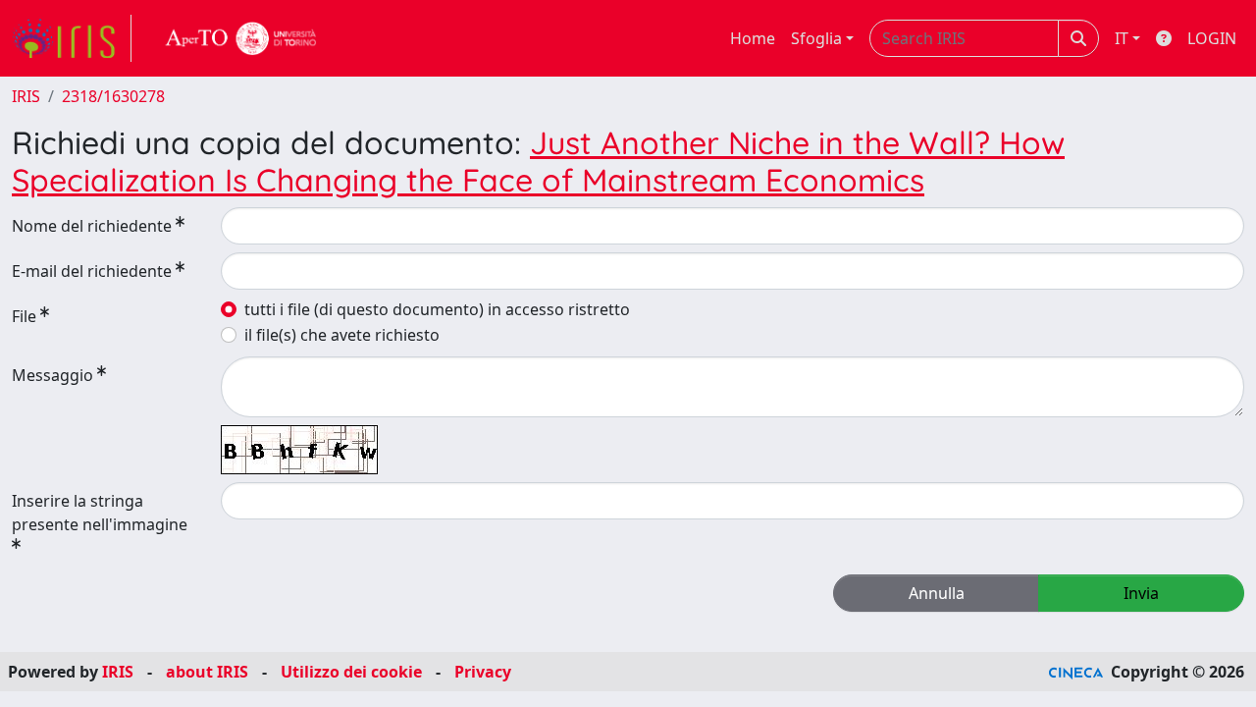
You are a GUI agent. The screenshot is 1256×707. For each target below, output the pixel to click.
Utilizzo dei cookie (351, 671)
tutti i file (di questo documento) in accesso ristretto (437, 309)
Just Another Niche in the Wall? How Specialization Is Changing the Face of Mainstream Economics (538, 161)
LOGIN (1211, 38)
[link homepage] (71, 38)
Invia (1141, 593)
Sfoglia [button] (816, 38)
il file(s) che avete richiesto (342, 335)
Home (752, 38)
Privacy (482, 671)
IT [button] (1121, 38)
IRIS (26, 96)
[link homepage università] (241, 38)
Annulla (937, 593)
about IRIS (207, 671)
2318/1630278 (113, 96)
